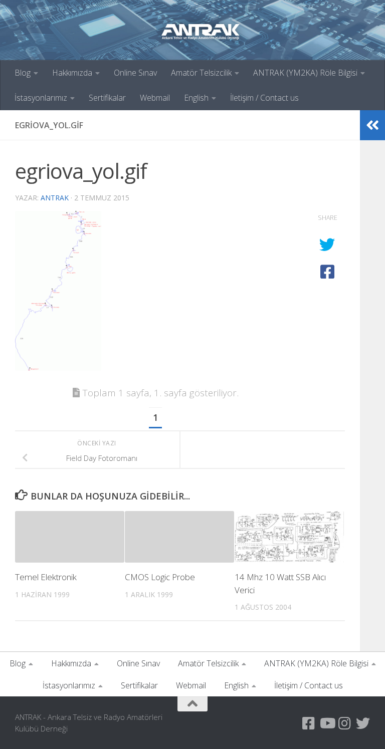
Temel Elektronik (46, 577)
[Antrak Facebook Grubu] (309, 723)
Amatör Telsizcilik (201, 72)
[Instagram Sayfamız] (345, 723)
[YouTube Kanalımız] (327, 723)
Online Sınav (135, 72)
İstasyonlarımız (41, 97)
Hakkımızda (72, 72)
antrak (55, 197)
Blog (23, 72)
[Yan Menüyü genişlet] (372, 125)
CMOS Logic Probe (160, 577)
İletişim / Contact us (264, 97)
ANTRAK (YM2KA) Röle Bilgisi (305, 72)
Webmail (155, 97)
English (196, 97)
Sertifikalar (107, 97)
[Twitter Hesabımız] (363, 723)
